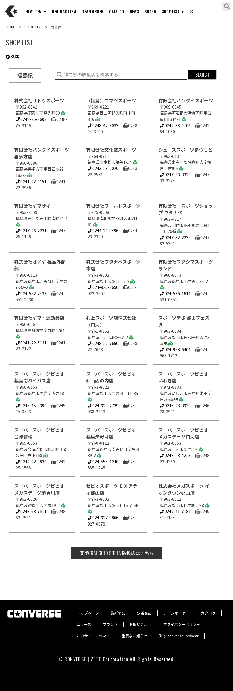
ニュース (84, 624)
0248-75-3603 (33, 119)
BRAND (150, 11)
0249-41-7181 (177, 511)
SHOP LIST (171, 11)
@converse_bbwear (181, 635)
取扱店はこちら (117, 553)
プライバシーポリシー (181, 624)
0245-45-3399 (33, 405)
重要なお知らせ (134, 635)
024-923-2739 (104, 405)
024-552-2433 (33, 293)
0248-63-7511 (33, 511)
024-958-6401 (177, 349)
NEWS (134, 11)
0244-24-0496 (104, 230)
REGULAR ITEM (64, 11)
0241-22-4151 (33, 181)
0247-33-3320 (177, 174)
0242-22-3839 (33, 461)
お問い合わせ (140, 624)
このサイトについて (93, 635)
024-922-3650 (104, 287)
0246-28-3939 (177, 405)
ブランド (110, 624)
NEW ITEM (34, 11)
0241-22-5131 (33, 343)
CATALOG (116, 11)
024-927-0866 (104, 517)
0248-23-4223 (177, 455)
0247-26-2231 (33, 230)
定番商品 (144, 613)
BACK (14, 56)
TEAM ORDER (93, 11)
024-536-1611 (177, 293)
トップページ (88, 613)
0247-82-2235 (177, 237)
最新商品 (118, 613)
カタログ (208, 613)
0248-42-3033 (104, 125)
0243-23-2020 (104, 168)
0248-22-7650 (104, 343)
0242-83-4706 (177, 125)
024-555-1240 (104, 461)
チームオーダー (176, 613)
